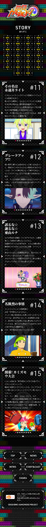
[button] (5, 129)
